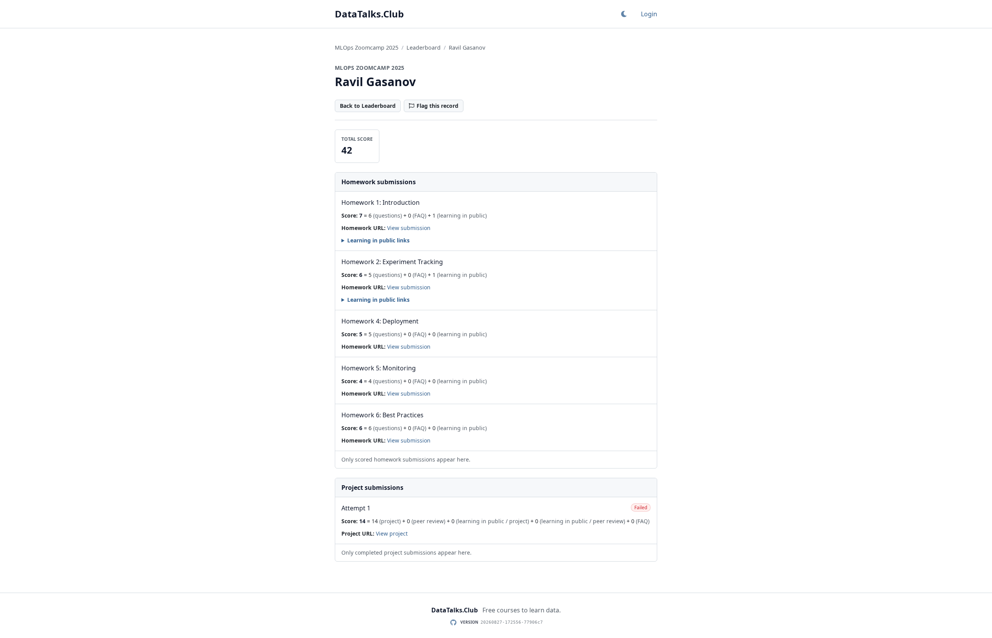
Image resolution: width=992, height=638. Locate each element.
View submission (409, 228)
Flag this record (437, 105)
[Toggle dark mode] (624, 14)
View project (392, 533)
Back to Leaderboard (368, 105)
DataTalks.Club (369, 14)
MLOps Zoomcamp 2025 (366, 47)
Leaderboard (423, 47)
